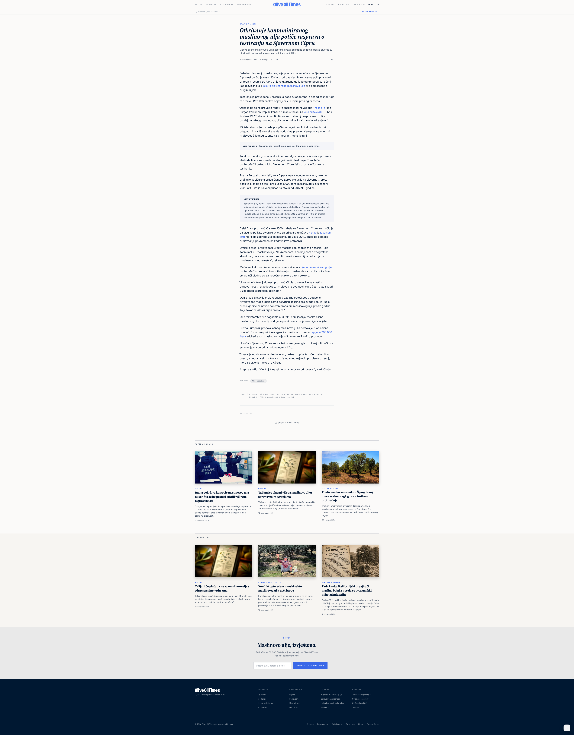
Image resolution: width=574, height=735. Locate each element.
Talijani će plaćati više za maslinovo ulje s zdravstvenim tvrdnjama (285, 494)
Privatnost (350, 724)
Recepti (342, 4)
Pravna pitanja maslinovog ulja (267, 397)
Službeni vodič (358, 703)
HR (372, 4)
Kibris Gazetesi (258, 381)
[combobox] (278, 11)
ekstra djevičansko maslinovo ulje (284, 85)
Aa (276, 59)
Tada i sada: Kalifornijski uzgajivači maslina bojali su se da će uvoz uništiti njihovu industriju (347, 590)
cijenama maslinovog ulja (316, 267)
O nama (310, 724)
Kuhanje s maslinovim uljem (332, 703)
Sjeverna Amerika (332, 582)
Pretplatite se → (370, 12)
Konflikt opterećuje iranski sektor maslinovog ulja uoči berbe (280, 588)
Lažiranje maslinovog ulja (274, 394)
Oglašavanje (337, 724)
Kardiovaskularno (265, 703)
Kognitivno (262, 707)
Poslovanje (226, 4)
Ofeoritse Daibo (251, 60)
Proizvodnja (244, 4)
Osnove (330, 4)
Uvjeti (360, 724)
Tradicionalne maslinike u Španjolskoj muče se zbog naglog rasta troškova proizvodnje (347, 496)
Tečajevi (358, 4)
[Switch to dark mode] (378, 4)
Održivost (293, 707)
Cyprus (253, 394)
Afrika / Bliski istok (270, 582)
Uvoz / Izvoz (294, 703)
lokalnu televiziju (313, 112)
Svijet (198, 4)
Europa (199, 489)
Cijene (290, 397)
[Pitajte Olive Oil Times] (567, 728)
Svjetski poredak (359, 699)
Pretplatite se (322, 724)
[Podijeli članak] (332, 59)
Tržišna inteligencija (360, 695)
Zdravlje (211, 4)
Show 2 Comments (288, 423)
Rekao (313, 232)
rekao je (320, 107)
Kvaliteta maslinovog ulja (331, 695)
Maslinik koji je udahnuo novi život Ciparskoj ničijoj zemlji (289, 146)
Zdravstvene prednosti (330, 699)
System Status (373, 724)
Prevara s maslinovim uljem (307, 394)
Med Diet (261, 699)
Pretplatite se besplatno (310, 665)
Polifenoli (262, 695)
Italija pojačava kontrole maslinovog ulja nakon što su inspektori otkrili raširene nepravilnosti (222, 496)
